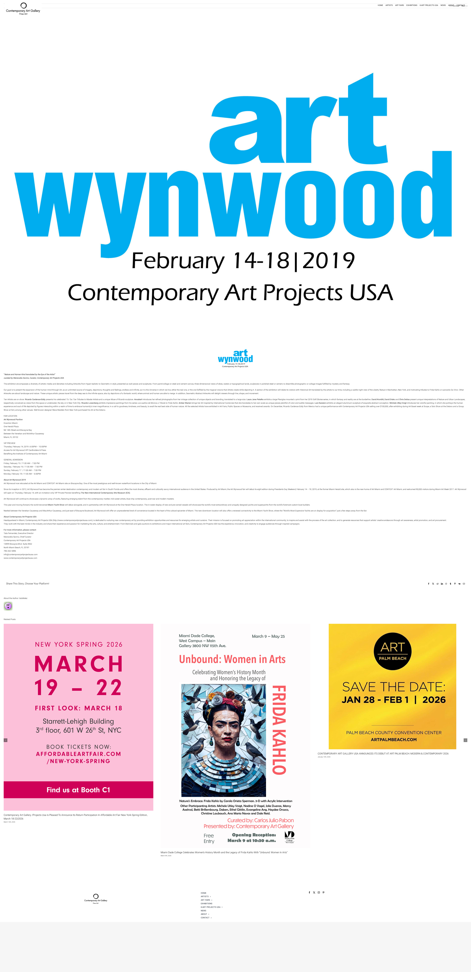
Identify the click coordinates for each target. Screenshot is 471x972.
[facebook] (309, 892)
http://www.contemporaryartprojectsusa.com (72, 520)
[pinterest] (323, 892)
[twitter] (314, 892)
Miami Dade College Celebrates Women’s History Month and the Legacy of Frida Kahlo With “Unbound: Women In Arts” (224, 852)
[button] (5, 740)
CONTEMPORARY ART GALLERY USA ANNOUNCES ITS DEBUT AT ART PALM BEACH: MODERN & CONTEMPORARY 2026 (383, 753)
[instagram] (319, 892)
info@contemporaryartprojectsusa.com (21, 554)
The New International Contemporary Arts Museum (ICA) (105, 492)
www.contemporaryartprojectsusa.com (20, 558)
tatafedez (23, 598)
